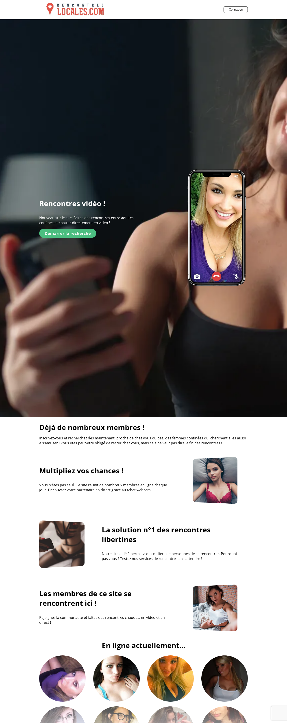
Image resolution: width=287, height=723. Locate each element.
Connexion (236, 9)
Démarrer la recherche (68, 233)
